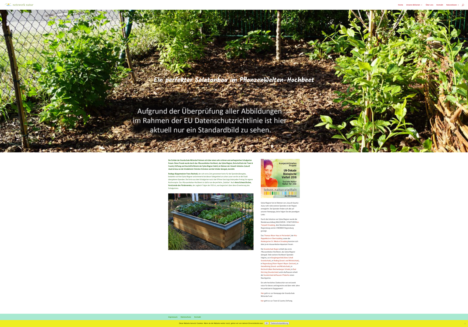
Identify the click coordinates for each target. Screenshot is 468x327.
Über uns (429, 5)
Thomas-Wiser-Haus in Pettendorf (277, 235)
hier (262, 301)
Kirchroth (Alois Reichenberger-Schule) (275, 269)
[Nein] (465, 323)
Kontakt (439, 5)
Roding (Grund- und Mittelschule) (286, 261)
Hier (262, 293)
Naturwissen (451, 5)
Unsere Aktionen (413, 5)
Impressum (172, 317)
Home (400, 5)
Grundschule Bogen (271, 249)
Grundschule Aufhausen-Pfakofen (276, 275)
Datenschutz (186, 317)
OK (266, 323)
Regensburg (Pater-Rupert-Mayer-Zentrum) (279, 263)
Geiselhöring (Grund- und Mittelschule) (275, 266)
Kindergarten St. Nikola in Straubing (274, 241)
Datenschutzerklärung (279, 323)
